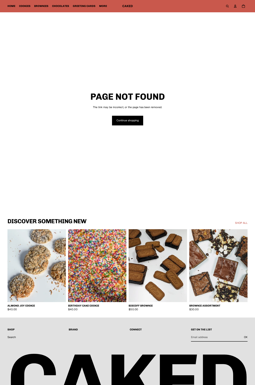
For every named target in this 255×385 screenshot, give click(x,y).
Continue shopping (127, 120)
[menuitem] (103, 6)
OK (246, 337)
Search (11, 337)
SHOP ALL (241, 223)
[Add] (120, 296)
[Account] (235, 6)
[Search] (227, 6)
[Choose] (60, 296)
